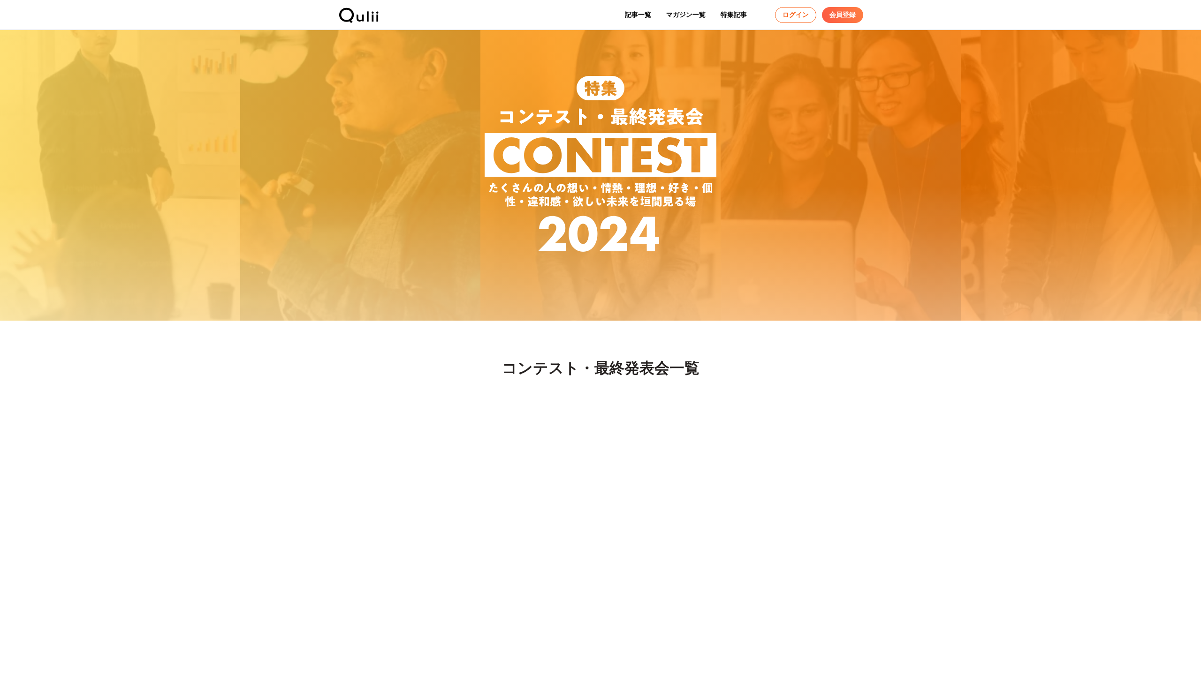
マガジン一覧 (686, 14)
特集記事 (734, 14)
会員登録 (842, 14)
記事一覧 (638, 14)
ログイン (796, 14)
